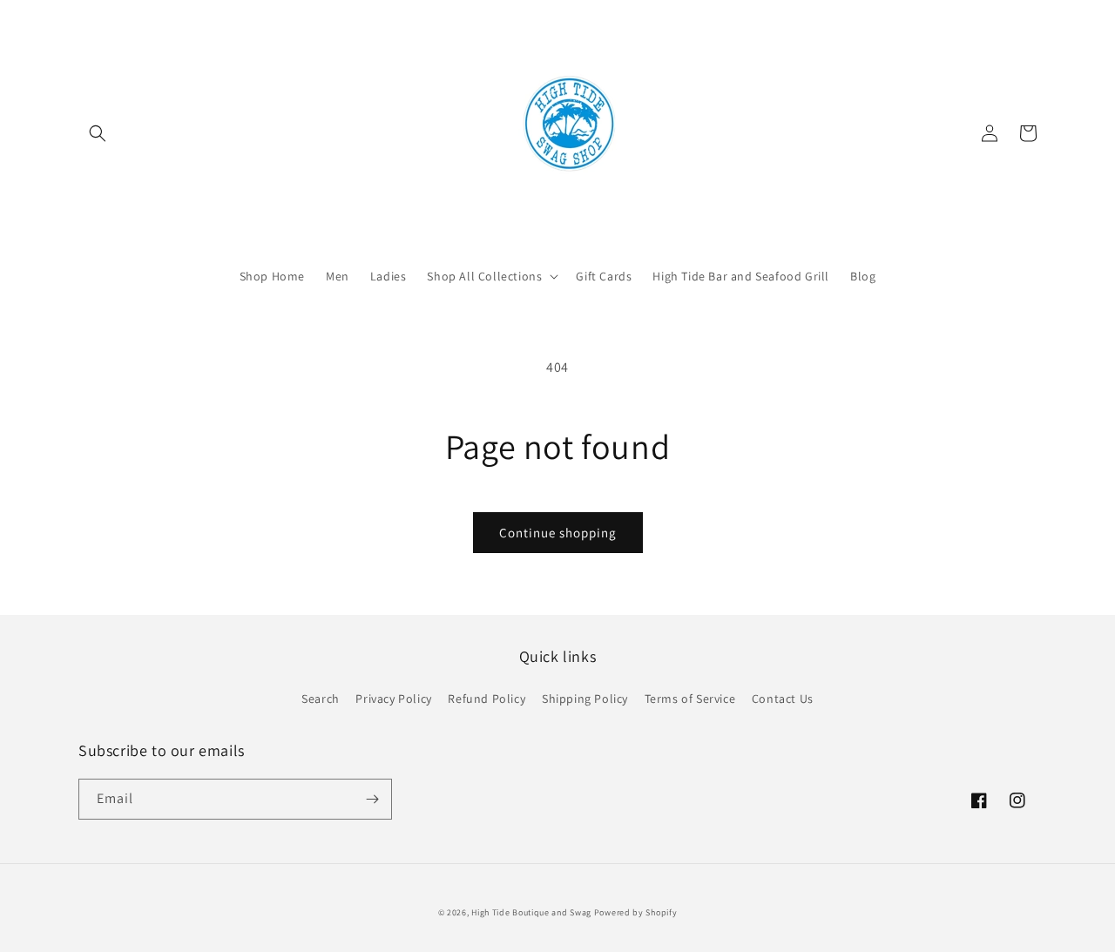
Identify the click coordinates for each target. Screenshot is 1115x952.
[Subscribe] (372, 799)
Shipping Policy (585, 698)
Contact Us (783, 698)
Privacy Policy (393, 698)
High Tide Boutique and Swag (531, 912)
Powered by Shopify (636, 912)
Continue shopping (558, 532)
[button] (97, 133)
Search (320, 698)
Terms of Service (690, 698)
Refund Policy (486, 698)
